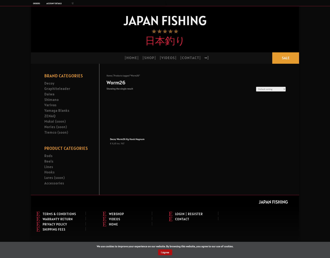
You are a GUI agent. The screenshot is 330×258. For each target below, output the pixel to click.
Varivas (50, 105)
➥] (206, 58)
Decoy (49, 83)
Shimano (51, 99)
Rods (48, 155)
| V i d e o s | (168, 58)
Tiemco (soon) (56, 132)
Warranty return (58, 219)
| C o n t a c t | (190, 58)
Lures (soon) (54, 177)
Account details (54, 3)
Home (109, 75)
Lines (48, 166)
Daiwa (49, 94)
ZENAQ (50, 116)
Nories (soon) (55, 127)
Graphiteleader (57, 88)
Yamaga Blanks (56, 110)
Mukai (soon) (55, 121)
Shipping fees (54, 229)
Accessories (54, 183)
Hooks (49, 172)
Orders (36, 3)
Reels (48, 161)
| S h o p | (149, 58)
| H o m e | (131, 58)
